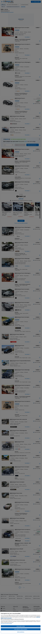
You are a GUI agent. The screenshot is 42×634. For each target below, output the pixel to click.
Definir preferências (20, 632)
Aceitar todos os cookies (21, 626)
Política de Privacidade (8, 618)
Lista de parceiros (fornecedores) (6, 623)
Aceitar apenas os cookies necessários (20, 629)
